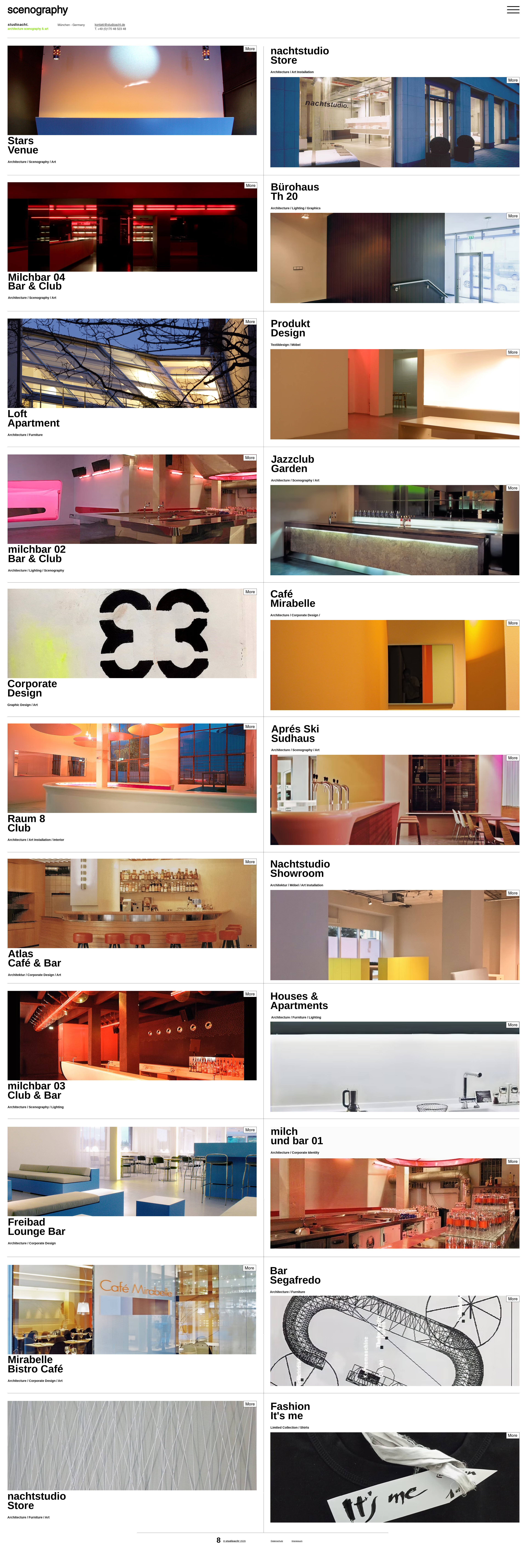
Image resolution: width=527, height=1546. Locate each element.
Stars (21, 140)
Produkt (290, 323)
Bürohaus (295, 187)
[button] (513, 9)
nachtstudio (299, 50)
